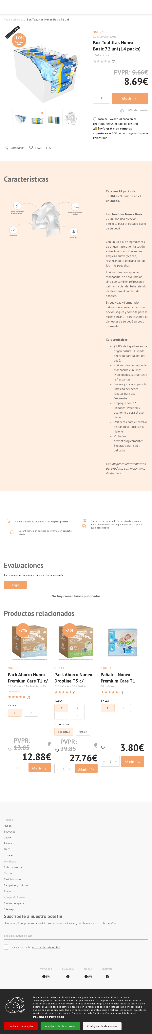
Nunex (7, 825)
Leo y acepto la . (36, 947)
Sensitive (64, 732)
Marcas (8, 873)
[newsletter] (145, 935)
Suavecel (9, 831)
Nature (83, 732)
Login (15, 585)
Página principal (13, 19)
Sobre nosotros (13, 867)
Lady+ (7, 837)
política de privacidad (45, 947)
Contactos (9, 891)
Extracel (8, 855)
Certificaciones (12, 879)
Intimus (8, 843)
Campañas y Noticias (16, 885)
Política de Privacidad (48, 1017)
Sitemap (9, 909)
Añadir (127, 98)
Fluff (7, 849)
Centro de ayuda (14, 903)
